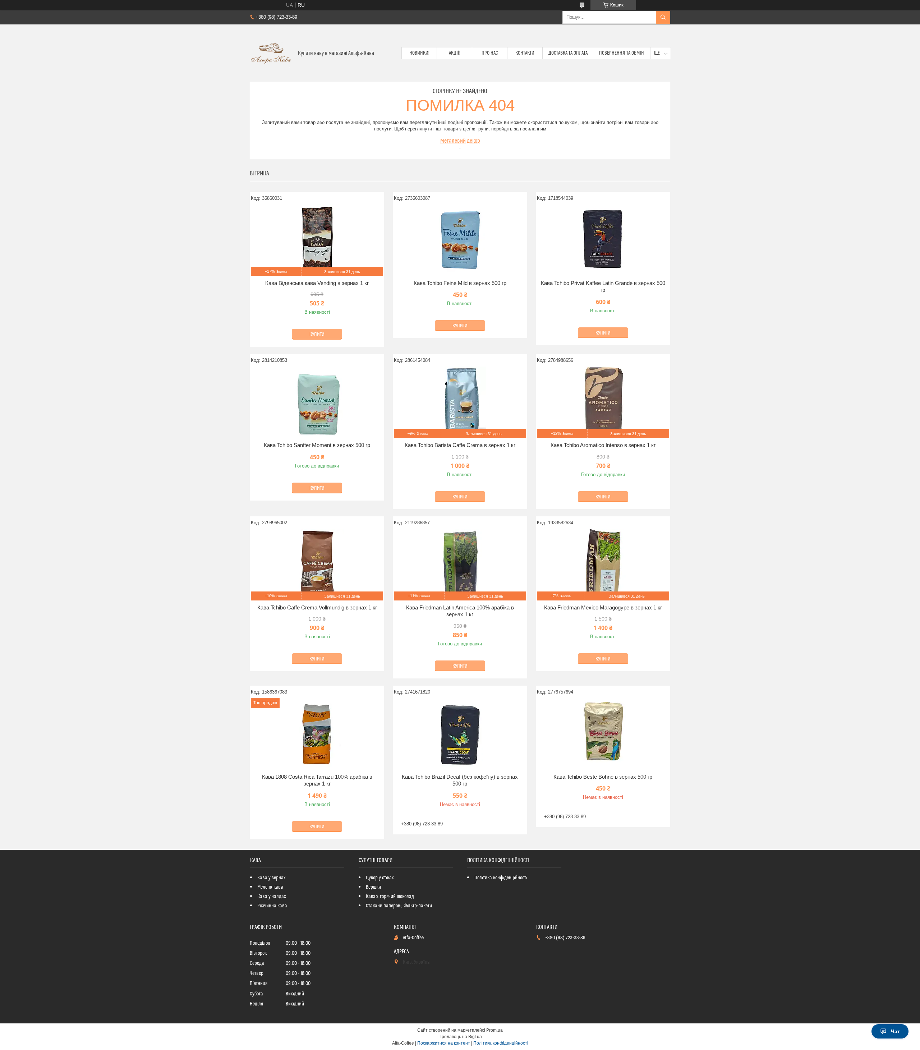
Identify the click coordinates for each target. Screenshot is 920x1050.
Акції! (454, 53)
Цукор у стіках (380, 878)
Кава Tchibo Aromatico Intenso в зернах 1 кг (603, 445)
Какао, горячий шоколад (390, 896)
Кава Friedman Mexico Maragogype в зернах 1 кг (603, 607)
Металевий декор (460, 141)
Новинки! (419, 53)
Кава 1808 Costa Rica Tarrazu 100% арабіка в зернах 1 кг (317, 780)
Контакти (524, 53)
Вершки (373, 887)
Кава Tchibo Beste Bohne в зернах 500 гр (602, 777)
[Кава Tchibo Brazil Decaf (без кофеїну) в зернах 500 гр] (460, 734)
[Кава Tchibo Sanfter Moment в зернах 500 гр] (317, 402)
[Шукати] (663, 17)
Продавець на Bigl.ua (460, 1036)
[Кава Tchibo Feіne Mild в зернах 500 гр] (460, 240)
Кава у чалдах (271, 896)
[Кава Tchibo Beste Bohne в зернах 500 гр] (603, 734)
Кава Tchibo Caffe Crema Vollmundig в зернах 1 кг (317, 607)
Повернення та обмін (621, 53)
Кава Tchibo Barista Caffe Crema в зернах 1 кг (460, 445)
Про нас (490, 53)
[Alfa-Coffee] (271, 53)
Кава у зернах (271, 878)
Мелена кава (270, 887)
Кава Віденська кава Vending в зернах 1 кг (317, 283)
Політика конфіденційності (500, 878)
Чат (895, 1031)
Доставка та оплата (568, 53)
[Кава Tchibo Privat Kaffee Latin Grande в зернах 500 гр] (603, 240)
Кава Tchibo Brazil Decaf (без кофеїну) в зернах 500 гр (460, 780)
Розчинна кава (272, 906)
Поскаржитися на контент (443, 1043)
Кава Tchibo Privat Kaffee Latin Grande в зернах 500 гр (603, 286)
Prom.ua (494, 1030)
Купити (317, 334)
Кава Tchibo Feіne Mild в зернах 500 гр (460, 283)
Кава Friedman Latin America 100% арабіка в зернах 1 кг (460, 611)
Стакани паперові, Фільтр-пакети (399, 906)
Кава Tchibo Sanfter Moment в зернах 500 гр (317, 445)
